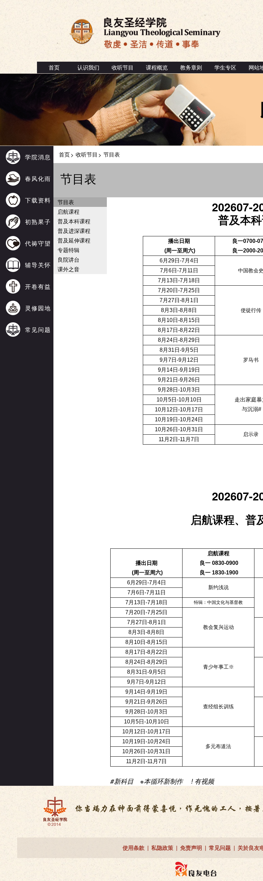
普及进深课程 (74, 231)
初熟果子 (38, 221)
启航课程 (68, 211)
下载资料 (38, 200)
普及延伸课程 (74, 240)
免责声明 (191, 848)
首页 (54, 67)
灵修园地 (38, 307)
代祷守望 (38, 243)
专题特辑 (68, 250)
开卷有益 (38, 286)
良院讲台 (68, 259)
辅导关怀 (38, 264)
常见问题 (38, 329)
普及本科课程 (74, 221)
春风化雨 (38, 178)
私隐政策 (162, 848)
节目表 (66, 202)
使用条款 (134, 848)
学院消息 (38, 156)
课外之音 (68, 269)
